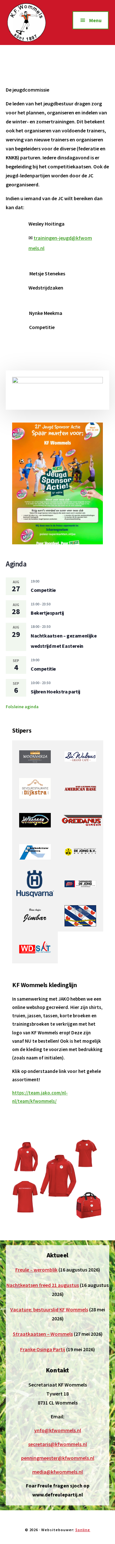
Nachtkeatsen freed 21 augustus (42, 1285)
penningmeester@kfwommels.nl (57, 1458)
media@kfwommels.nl (57, 1471)
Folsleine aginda (22, 707)
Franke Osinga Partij (42, 1349)
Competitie (43, 590)
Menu (95, 20)
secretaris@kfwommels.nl (57, 1444)
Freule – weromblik (36, 1269)
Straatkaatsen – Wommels (43, 1334)
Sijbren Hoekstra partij (55, 691)
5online (82, 1529)
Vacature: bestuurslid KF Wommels (49, 1309)
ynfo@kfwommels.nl (57, 1430)
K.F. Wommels (31, 22)
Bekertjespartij (47, 613)
